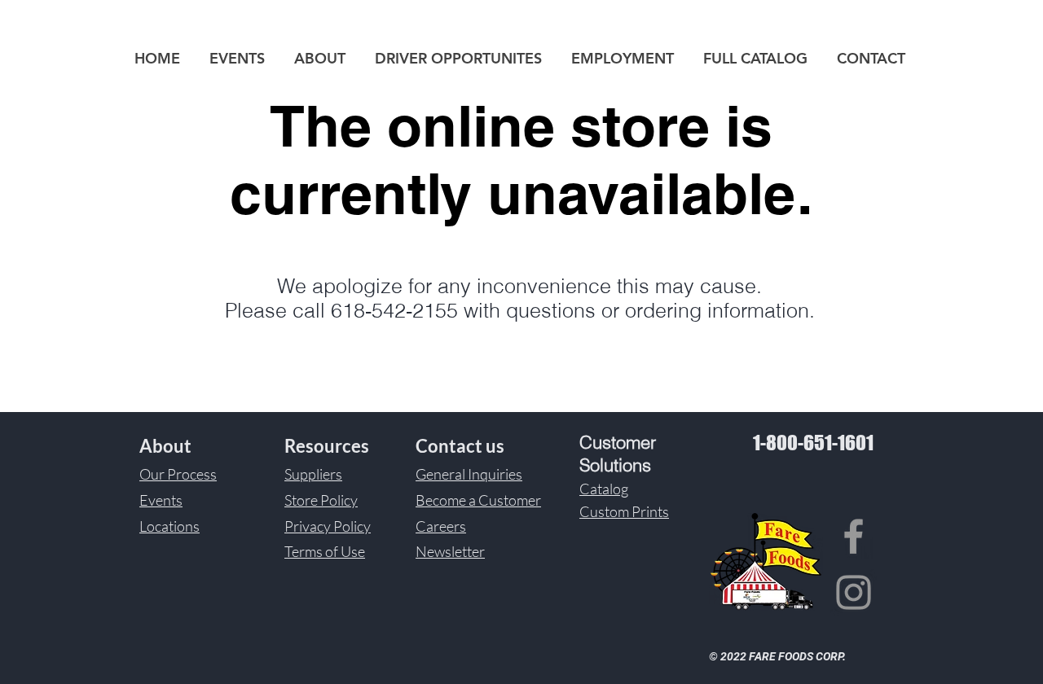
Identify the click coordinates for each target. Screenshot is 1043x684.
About (165, 446)
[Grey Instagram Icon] (853, 592)
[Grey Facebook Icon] (853, 536)
